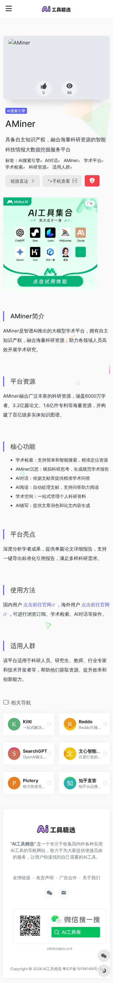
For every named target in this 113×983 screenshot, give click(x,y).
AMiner (71, 160)
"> (59, 181)
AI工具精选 (52, 968)
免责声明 (45, 877)
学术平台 (92, 160)
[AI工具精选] (56, 8)
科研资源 (37, 167)
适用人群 (61, 167)
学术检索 (14, 167)
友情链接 (21, 877)
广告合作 (68, 877)
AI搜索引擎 (16, 110)
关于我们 (91, 877)
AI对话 (51, 160)
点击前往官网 (37, 605)
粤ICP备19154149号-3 (82, 968)
